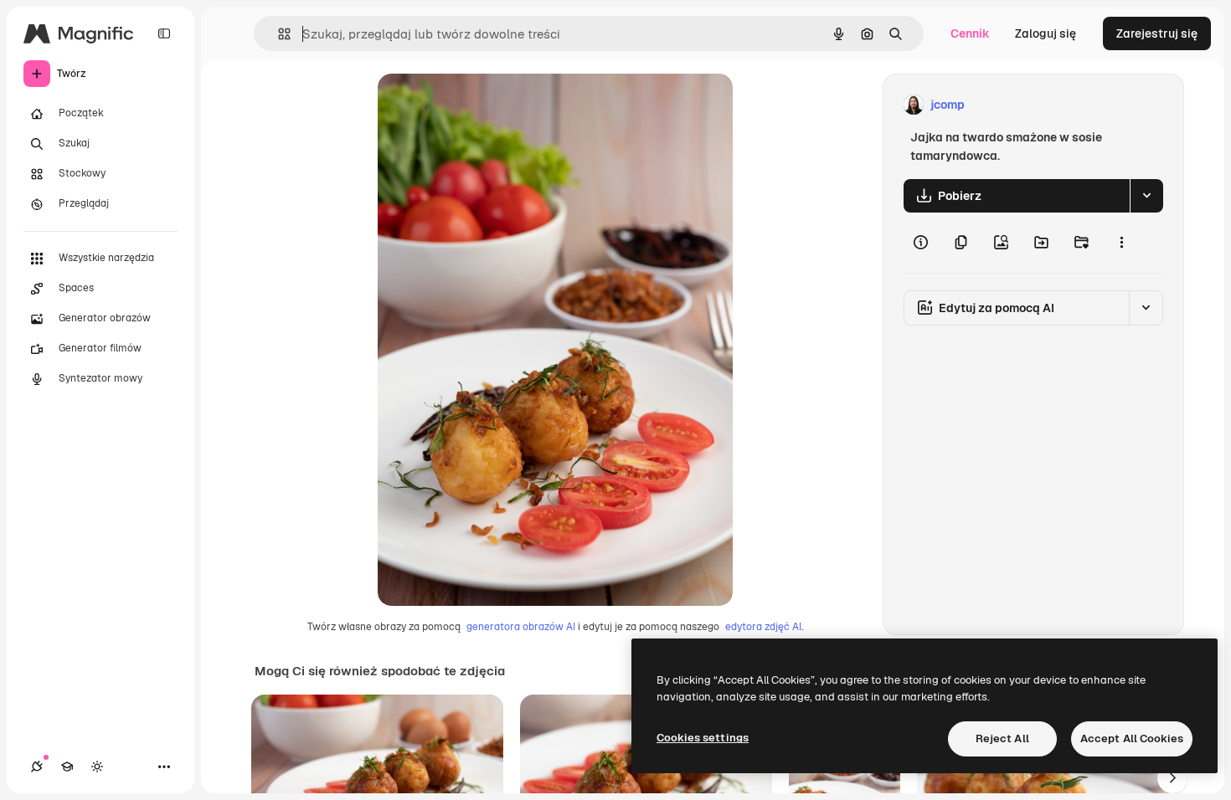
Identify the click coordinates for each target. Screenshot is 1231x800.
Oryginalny (493, 105)
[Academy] (67, 766)
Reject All (1002, 738)
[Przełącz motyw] (97, 766)
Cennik (970, 33)
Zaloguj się (1045, 33)
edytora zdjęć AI (763, 626)
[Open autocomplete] (278, 34)
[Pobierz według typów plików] (1146, 196)
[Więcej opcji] (1121, 242)
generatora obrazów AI (520, 626)
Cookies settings (703, 738)
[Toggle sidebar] (164, 33)
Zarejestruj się (1157, 33)
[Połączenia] (36, 766)
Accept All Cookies (1131, 738)
